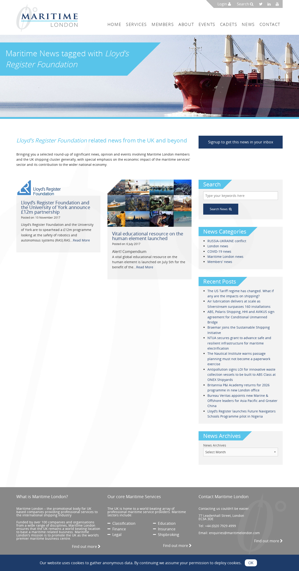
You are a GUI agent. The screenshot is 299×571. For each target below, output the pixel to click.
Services (136, 24)
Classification (122, 523)
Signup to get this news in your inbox (240, 142)
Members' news (219, 261)
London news (217, 246)
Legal (115, 534)
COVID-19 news (219, 251)
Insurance (165, 529)
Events (207, 24)
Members (163, 24)
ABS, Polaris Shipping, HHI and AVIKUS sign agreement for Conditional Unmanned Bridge (240, 316)
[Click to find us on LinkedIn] (270, 4)
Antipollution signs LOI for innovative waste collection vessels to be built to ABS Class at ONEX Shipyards (241, 374)
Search (243, 4)
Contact (270, 24)
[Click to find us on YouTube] (278, 4)
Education (166, 523)
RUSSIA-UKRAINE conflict (226, 241)
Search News (219, 209)
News (248, 24)
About (186, 24)
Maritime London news (225, 256)
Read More (81, 240)
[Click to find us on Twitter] (262, 4)
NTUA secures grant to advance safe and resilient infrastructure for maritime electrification (239, 343)
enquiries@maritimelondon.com (234, 533)
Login (222, 4)
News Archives (214, 445)
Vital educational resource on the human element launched (147, 236)
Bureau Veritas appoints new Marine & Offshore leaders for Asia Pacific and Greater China (242, 400)
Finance (118, 529)
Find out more (85, 546)
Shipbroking (167, 534)
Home (114, 24)
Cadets (228, 24)
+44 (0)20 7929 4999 (220, 526)
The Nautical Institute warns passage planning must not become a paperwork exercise (238, 358)
